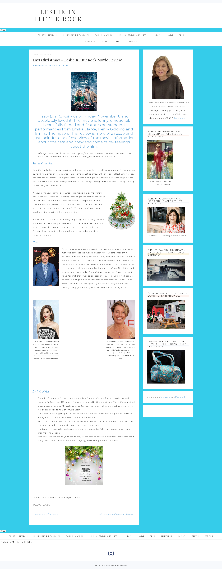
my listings (166, 397)
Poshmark (180, 397)
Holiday (36, 66)
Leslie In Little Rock (58, 15)
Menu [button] (3, 30)
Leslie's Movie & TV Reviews (54, 66)
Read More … (180, 118)
